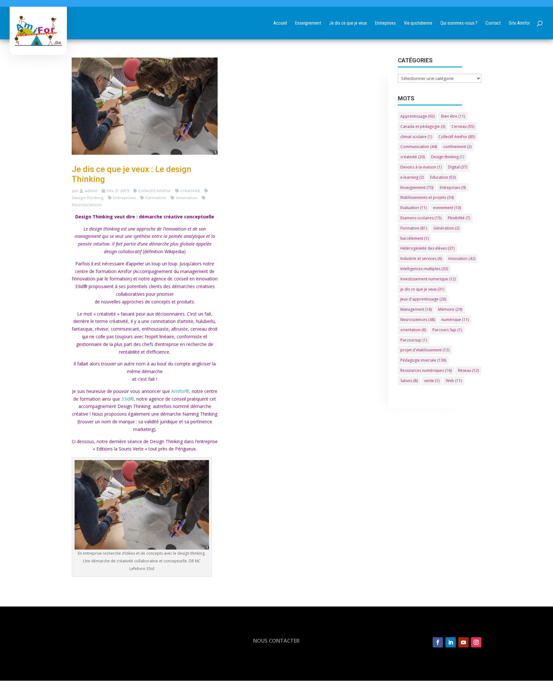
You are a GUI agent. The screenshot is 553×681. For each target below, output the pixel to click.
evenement (447, 207)
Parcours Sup (447, 330)
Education (443, 177)
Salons (409, 380)
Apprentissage (417, 116)
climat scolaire (416, 136)
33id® (127, 399)
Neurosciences (417, 319)
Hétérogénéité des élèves (427, 248)
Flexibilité (459, 218)
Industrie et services (421, 258)
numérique (455, 319)
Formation (155, 197)
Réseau (468, 370)
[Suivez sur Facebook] (438, 642)
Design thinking (447, 157)
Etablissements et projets (427, 197)
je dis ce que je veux (422, 289)
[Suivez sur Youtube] (463, 642)
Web (454, 380)
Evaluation (413, 207)
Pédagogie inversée (423, 360)
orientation (413, 330)
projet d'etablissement (424, 350)
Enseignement (416, 187)
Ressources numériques (426, 370)
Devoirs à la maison (421, 167)
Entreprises (124, 197)
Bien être (453, 116)
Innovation (186, 197)
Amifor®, (180, 391)
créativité (190, 190)
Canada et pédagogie (422, 126)
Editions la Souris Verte (120, 449)
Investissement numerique (428, 279)
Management (416, 309)
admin (91, 190)
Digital (457, 167)
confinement (457, 146)
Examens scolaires (420, 218)
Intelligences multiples (424, 268)
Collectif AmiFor (154, 190)
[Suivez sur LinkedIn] (450, 642)
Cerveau (463, 126)
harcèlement (414, 238)
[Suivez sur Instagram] (476, 642)
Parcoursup (413, 340)
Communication (418, 146)
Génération (446, 228)
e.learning (412, 177)
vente (431, 380)
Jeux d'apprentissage (423, 299)
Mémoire (450, 309)
